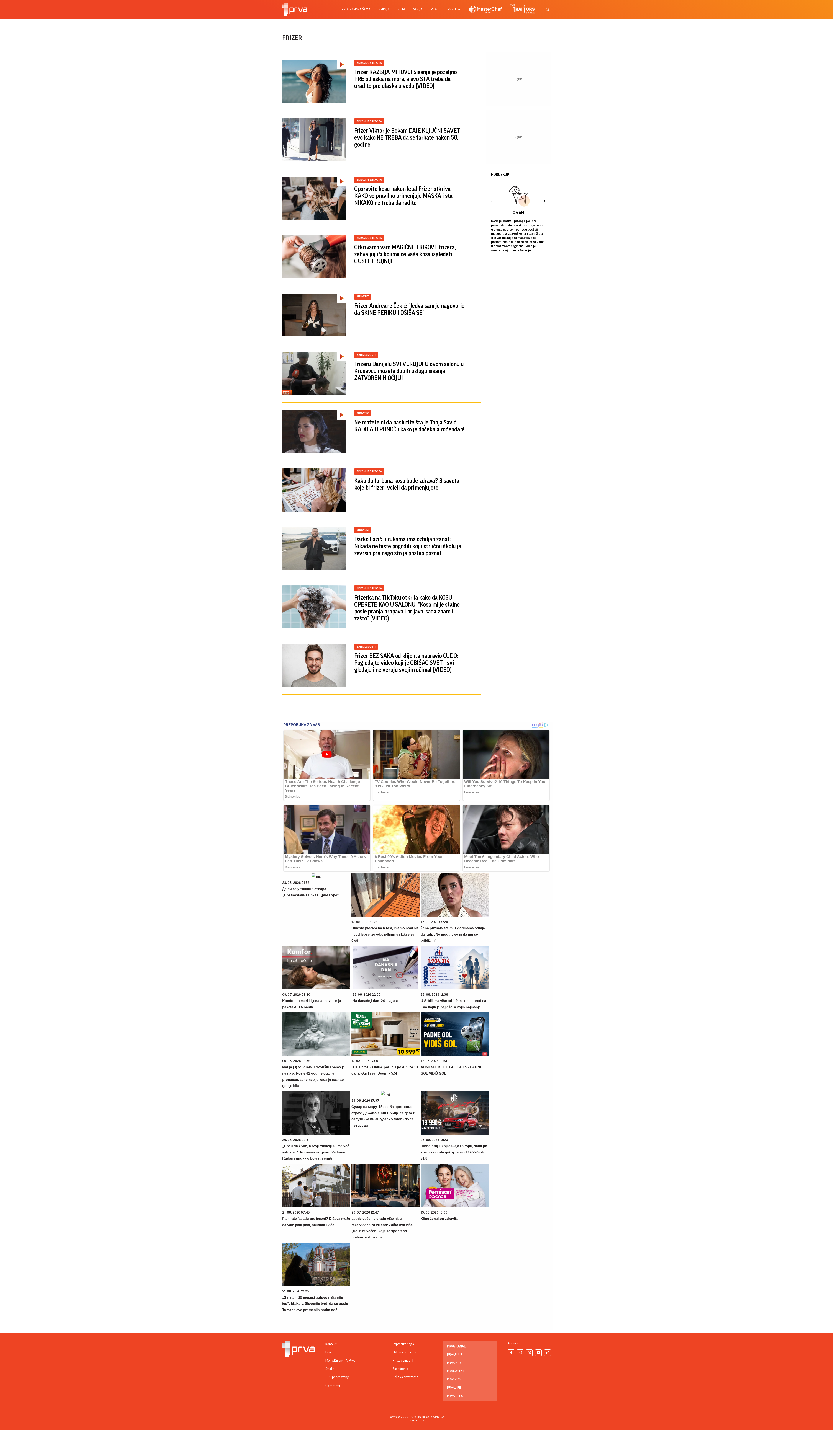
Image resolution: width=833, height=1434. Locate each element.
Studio (329, 1368)
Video (435, 9)
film (401, 9)
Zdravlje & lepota (369, 63)
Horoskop (500, 174)
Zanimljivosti (366, 355)
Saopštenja (400, 1368)
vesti (452, 9)
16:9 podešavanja (337, 1377)
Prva (328, 1352)
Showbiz (363, 296)
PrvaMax (454, 1363)
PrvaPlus (454, 1354)
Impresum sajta (403, 1344)
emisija (384, 9)
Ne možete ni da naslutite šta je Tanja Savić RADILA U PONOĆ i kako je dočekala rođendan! (409, 425)
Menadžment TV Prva (340, 1360)
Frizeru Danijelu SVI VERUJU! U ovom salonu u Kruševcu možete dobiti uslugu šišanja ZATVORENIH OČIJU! (409, 371)
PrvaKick (454, 1379)
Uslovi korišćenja (404, 1352)
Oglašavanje (333, 1385)
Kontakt (331, 1344)
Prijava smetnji (403, 1360)
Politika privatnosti (406, 1377)
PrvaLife (454, 1387)
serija (417, 9)
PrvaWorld (456, 1371)
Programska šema (356, 9)
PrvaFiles (455, 1396)
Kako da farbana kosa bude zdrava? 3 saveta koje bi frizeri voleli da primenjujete (406, 484)
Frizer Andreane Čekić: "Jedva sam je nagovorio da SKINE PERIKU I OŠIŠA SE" (409, 309)
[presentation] (492, 201)
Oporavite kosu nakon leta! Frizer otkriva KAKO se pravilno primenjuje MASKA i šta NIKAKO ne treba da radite (403, 196)
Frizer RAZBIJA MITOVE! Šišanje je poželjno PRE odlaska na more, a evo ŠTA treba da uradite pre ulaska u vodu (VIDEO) (405, 79)
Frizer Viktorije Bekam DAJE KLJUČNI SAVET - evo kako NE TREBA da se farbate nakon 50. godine (408, 138)
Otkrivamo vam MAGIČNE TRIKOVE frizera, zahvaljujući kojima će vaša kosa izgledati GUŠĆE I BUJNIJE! (405, 254)
